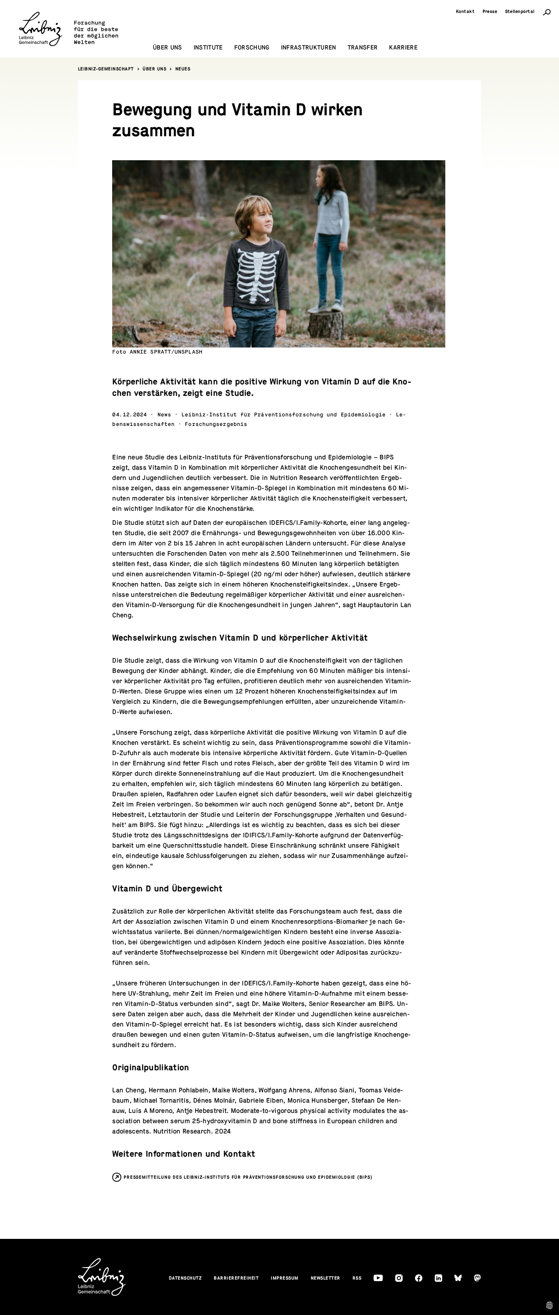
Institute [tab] (208, 47)
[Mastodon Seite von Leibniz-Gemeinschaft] (477, 1277)
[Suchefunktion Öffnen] (546, 12)
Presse (490, 11)
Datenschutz (185, 1278)
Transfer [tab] (363, 47)
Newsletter (325, 1278)
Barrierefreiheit (236, 1278)
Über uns (154, 69)
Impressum (285, 1278)
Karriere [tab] (403, 47)
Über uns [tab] (167, 47)
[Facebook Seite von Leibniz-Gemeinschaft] (418, 1278)
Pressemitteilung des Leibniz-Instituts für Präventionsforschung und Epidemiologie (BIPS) (248, 1177)
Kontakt (465, 11)
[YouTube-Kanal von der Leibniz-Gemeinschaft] (378, 1278)
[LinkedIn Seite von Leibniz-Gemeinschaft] (438, 1278)
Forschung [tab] (252, 47)
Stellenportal (520, 11)
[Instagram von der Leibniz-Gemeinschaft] (399, 1278)
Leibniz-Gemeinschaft (106, 69)
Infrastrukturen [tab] (308, 47)
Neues (183, 69)
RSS (357, 1278)
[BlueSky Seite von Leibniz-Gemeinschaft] (458, 1278)
